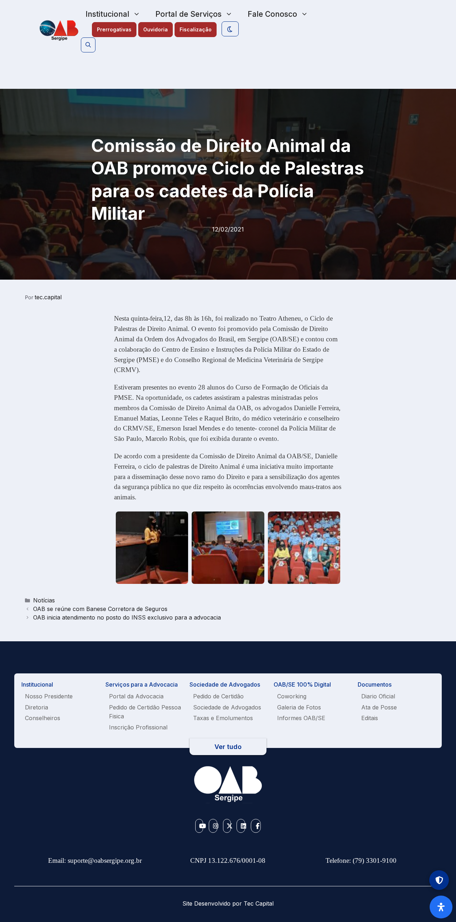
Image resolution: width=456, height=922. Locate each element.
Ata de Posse (379, 707)
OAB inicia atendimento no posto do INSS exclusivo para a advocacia (127, 617)
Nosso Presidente (49, 696)
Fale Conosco (272, 14)
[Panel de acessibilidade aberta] (441, 907)
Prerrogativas (114, 29)
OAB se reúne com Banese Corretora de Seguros (100, 608)
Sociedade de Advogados (227, 707)
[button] (88, 45)
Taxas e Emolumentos (223, 718)
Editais (369, 718)
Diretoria (36, 707)
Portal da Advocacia (136, 696)
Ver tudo (228, 746)
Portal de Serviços (188, 14)
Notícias (44, 600)
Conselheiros (42, 718)
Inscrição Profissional (138, 727)
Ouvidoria (155, 29)
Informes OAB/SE (301, 718)
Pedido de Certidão (218, 696)
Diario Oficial (378, 696)
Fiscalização (196, 29)
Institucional (107, 14)
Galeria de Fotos (299, 707)
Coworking (291, 696)
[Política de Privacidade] (439, 880)
